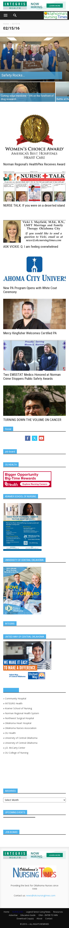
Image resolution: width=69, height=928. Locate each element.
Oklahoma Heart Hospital (18, 723)
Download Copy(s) (25, 918)
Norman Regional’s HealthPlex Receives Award (34, 164)
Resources (58, 912)
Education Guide (28, 915)
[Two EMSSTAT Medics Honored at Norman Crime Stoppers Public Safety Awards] (34, 355)
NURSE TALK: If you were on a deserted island (34, 205)
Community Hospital (15, 698)
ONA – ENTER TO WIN (48, 915)
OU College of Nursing (16, 752)
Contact (48, 918)
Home (6, 23)
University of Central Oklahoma (21, 737)
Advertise (13, 915)
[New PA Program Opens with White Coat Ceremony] (34, 268)
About (39, 918)
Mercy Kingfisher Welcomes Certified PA (30, 333)
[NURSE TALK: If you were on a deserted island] (34, 186)
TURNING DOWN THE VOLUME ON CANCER (32, 420)
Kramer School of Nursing (18, 708)
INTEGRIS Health (13, 703)
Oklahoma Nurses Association (20, 728)
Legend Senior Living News (38, 912)
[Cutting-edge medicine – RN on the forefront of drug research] (27, 95)
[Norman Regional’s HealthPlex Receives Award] (34, 136)
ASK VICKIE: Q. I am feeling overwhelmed (30, 247)
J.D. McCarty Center (15, 747)
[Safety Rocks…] (34, 59)
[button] (5, 15)
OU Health (10, 732)
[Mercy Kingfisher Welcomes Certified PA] (34, 314)
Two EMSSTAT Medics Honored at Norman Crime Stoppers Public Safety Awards (32, 377)
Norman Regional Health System (22, 713)
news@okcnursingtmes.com (40, 895)
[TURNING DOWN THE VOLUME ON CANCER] (34, 400)
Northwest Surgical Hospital (19, 718)
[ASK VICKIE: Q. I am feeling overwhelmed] (34, 227)
